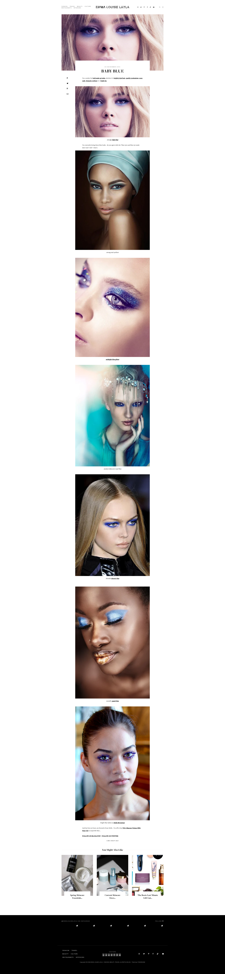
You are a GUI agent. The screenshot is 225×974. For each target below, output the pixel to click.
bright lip (104, 81)
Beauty (80, 6)
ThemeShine (141, 962)
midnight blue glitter (112, 359)
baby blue (115, 140)
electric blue (115, 578)
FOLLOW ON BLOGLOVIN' (91, 836)
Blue (117, 840)
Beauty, (113, 840)
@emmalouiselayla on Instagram (76, 921)
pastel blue (115, 701)
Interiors (77, 8)
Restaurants (67, 8)
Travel (72, 6)
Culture (88, 6)
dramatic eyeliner (91, 81)
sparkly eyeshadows (132, 78)
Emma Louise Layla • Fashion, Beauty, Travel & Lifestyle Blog (111, 962)
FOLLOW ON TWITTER (110, 836)
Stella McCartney (119, 823)
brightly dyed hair (119, 78)
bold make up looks (99, 78)
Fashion (65, 6)
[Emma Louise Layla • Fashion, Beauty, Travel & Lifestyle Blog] (112, 7)
